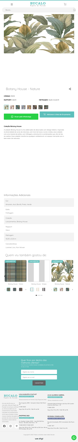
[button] (70, 89)
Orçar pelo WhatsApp (22, 117)
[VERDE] (6, 107)
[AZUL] (23, 107)
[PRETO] (34, 107)
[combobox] (39, 9)
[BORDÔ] (12, 107)
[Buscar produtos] (74, 9)
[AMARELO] (29, 107)
